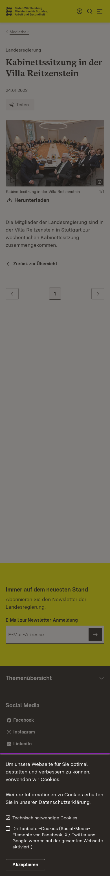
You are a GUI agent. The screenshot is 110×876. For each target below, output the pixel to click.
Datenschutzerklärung (64, 802)
